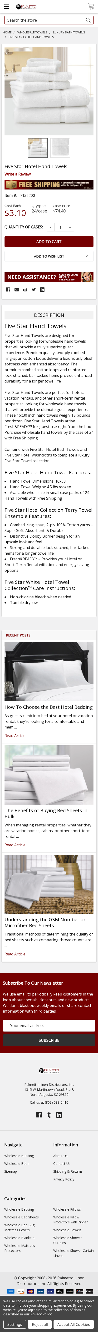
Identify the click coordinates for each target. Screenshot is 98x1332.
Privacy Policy (63, 1179)
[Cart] (91, 6)
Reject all (40, 1324)
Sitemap (10, 1171)
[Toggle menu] (6, 6)
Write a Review (18, 174)
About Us (60, 1155)
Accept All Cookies (73, 1324)
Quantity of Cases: (24, 227)
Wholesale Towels (67, 1230)
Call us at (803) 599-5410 (49, 1102)
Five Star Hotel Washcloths (28, 455)
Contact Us (61, 1163)
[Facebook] (8, 289)
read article (15, 735)
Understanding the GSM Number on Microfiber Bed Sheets (46, 922)
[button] (49, 256)
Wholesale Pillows (67, 1209)
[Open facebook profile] (39, 1115)
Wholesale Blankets (19, 1237)
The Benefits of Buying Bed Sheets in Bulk (46, 813)
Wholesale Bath (16, 1163)
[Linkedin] (42, 289)
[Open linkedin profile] (59, 1115)
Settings (14, 1324)
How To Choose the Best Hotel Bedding (49, 707)
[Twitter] (33, 289)
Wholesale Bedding (19, 1155)
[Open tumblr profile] (49, 1115)
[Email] (16, 289)
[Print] (25, 289)
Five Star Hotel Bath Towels (54, 449)
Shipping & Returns (68, 1171)
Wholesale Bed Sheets (21, 1217)
